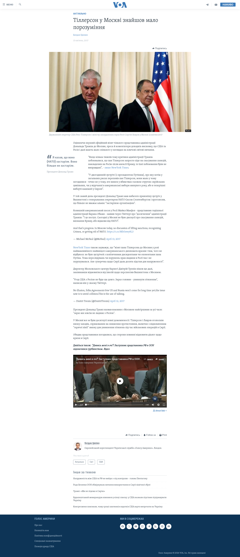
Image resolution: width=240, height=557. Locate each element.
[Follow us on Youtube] (135, 526)
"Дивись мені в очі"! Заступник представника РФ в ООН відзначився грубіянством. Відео (127, 359)
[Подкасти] (162, 526)
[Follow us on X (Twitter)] (129, 526)
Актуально (79, 14)
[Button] (159, 48)
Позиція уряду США (44, 546)
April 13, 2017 (113, 239)
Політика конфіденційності (48, 536)
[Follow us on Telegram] (149, 526)
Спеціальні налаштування (47, 541)
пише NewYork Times (116, 168)
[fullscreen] (164, 405)
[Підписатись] (168, 526)
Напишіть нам (41, 531)
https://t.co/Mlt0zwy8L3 (120, 232)
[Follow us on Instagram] (142, 526)
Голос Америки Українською (92, 363)
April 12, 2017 (117, 301)
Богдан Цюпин (80, 35)
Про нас (38, 525)
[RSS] (155, 526)
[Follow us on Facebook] (122, 526)
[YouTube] (216, 5)
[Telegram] (207, 5)
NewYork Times (81, 247)
